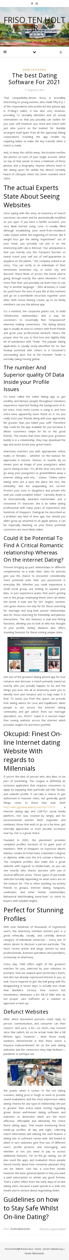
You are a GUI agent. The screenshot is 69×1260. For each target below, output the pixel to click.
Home (38, 1248)
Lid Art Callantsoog (52, 1248)
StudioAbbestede (20, 1229)
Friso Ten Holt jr (34, 24)
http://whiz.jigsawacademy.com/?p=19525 (29, 807)
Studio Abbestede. (34, 1253)
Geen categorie (34, 69)
